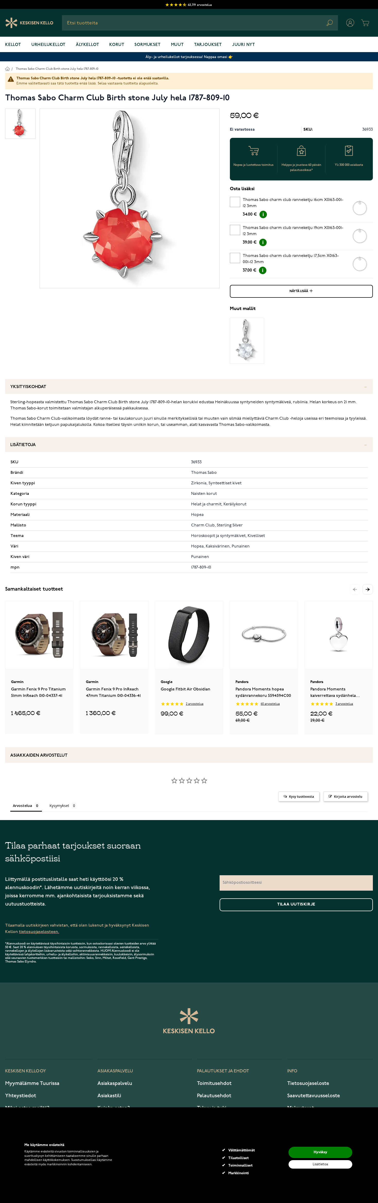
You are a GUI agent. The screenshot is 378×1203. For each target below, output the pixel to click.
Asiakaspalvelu (114, 1083)
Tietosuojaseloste (308, 1083)
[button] (368, 589)
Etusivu (7, 68)
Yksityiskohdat (28, 387)
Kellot (13, 45)
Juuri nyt (243, 45)
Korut (116, 45)
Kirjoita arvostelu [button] (348, 796)
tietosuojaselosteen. (39, 931)
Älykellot (87, 45)
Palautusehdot (214, 1096)
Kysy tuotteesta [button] (301, 796)
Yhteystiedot (20, 1096)
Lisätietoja (23, 445)
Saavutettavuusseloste (313, 1096)
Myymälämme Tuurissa (32, 1083)
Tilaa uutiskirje (296, 904)
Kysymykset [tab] (59, 805)
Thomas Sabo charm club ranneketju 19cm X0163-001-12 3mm (293, 231)
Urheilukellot (48, 45)
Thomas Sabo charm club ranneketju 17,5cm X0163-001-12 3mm (291, 259)
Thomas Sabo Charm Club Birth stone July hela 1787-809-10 (57, 69)
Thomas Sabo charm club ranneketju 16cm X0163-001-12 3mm (293, 203)
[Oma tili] (350, 23)
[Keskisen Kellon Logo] (29, 22)
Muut (177, 45)
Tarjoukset (208, 45)
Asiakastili (109, 1096)
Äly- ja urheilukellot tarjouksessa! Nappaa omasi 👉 (189, 57)
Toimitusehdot (214, 1083)
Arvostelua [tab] (22, 805)
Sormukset (147, 45)
